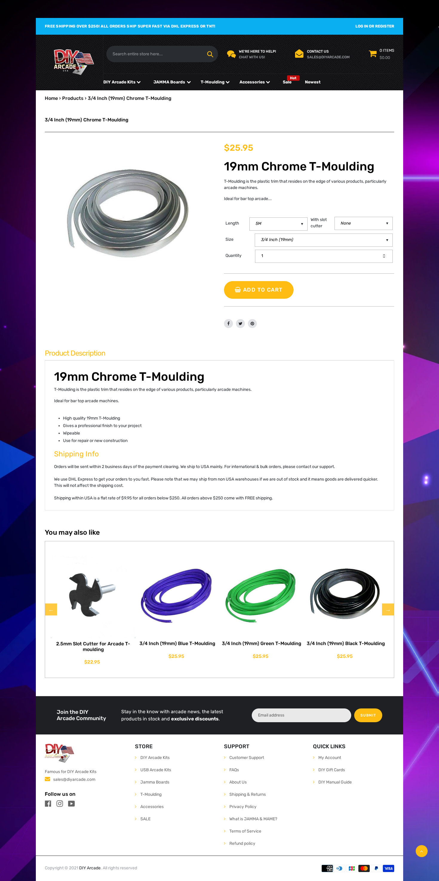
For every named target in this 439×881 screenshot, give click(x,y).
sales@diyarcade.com (74, 779)
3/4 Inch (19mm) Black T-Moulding (346, 643)
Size (229, 239)
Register (384, 26)
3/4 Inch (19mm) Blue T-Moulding (177, 643)
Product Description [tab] (75, 353)
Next (388, 609)
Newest (313, 82)
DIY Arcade (90, 868)
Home (51, 98)
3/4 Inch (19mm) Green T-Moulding (261, 643)
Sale (287, 82)
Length (232, 223)
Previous (51, 609)
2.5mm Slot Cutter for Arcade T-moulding (93, 646)
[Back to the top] (422, 851)
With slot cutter (319, 222)
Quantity (233, 255)
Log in (361, 26)
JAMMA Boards (169, 82)
